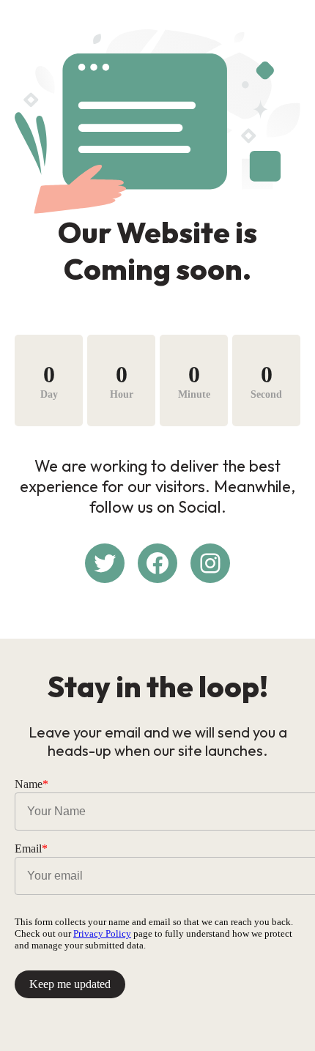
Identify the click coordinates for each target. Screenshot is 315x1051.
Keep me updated (70, 984)
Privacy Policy (102, 933)
